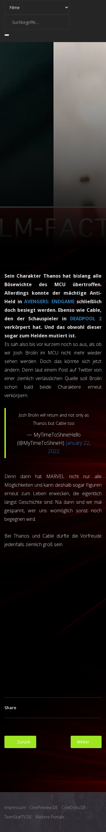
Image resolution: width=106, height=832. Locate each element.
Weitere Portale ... (51, 817)
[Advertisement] (53, 618)
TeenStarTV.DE (18, 817)
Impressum (15, 807)
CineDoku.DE (74, 807)
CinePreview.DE (43, 807)
